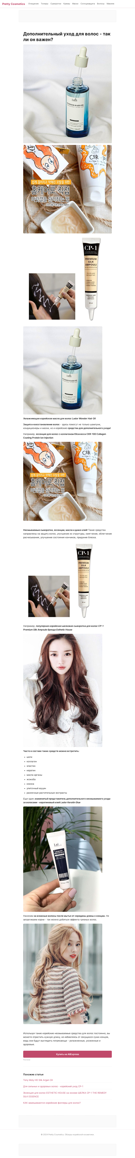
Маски (75, 4)
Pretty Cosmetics (13, 4)
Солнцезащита (88, 4)
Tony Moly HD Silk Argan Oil (38, 1080)
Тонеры (44, 4)
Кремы (66, 4)
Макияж (110, 4)
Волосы (100, 4)
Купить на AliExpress (67, 1054)
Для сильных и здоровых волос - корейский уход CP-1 (53, 1086)
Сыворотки (55, 4)
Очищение (33, 4)
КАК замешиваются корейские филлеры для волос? (52, 1103)
